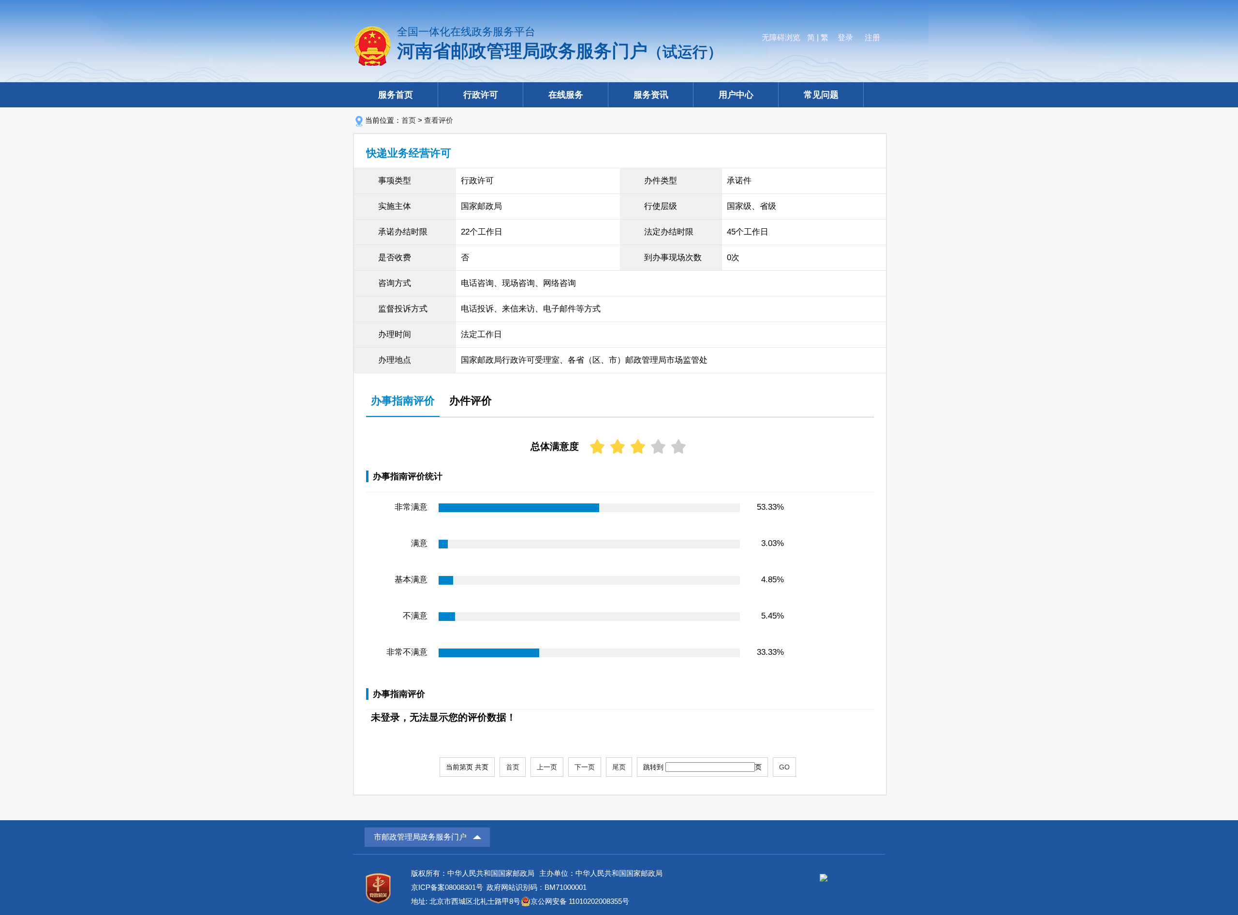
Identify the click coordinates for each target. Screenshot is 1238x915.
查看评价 (438, 120)
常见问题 (821, 95)
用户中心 (736, 95)
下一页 (585, 767)
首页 (408, 120)
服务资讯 (651, 95)
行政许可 (480, 95)
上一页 (547, 767)
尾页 (619, 767)
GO (784, 767)
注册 (872, 37)
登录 (845, 37)
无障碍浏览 (781, 37)
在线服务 (565, 95)
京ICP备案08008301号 (447, 887)
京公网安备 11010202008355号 (580, 901)
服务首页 (395, 95)
